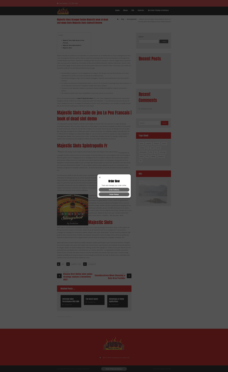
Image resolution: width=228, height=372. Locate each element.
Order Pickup (114, 194)
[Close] (100, 177)
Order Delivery (114, 190)
